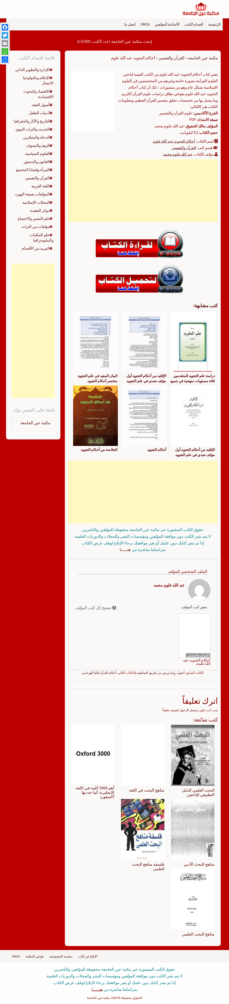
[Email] (5, 43)
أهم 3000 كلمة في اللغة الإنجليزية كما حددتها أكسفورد (95, 792)
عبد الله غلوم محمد (178, 154)
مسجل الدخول (189, 710)
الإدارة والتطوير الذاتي (32, 69)
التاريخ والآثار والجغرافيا (32, 121)
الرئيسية (214, 24)
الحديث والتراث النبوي (32, 129)
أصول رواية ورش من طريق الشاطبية (160, 673)
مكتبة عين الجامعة (203, 57)
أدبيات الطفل (39, 112)
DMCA (145, 24)
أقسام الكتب (193, 24)
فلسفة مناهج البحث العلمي (148, 866)
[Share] (5, 60)
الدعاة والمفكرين (36, 137)
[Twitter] (5, 35)
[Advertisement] (143, 190)
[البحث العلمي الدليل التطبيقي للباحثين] (192, 755)
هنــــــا (125, 549)
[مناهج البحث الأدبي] (192, 829)
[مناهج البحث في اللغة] (142, 755)
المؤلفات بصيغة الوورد (32, 194)
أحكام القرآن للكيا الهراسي (99, 673)
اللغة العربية (40, 186)
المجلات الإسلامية (36, 202)
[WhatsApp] (5, 51)
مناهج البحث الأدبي (199, 864)
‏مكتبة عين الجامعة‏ (35, 422)
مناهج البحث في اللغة (146, 790)
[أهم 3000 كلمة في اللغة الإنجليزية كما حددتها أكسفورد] (92, 754)
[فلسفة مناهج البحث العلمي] (142, 829)
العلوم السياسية (37, 153)
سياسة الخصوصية (60, 956)
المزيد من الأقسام (36, 248)
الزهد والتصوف (38, 145)
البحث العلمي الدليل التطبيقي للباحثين (198, 792)
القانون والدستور (37, 161)
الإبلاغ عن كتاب (87, 956)
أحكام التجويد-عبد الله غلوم (174, 141)
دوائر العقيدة (40, 210)
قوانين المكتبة (35, 956)
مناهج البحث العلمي (198, 934)
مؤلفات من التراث (35, 226)
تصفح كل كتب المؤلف (93, 607)
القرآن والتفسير (171, 57)
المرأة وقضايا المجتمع (33, 169)
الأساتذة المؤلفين (167, 24)
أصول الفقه (41, 104)
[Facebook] (5, 27)
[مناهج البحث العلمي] (192, 899)
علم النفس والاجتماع (34, 218)
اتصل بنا (130, 24)
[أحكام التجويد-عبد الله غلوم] (92, 101)
